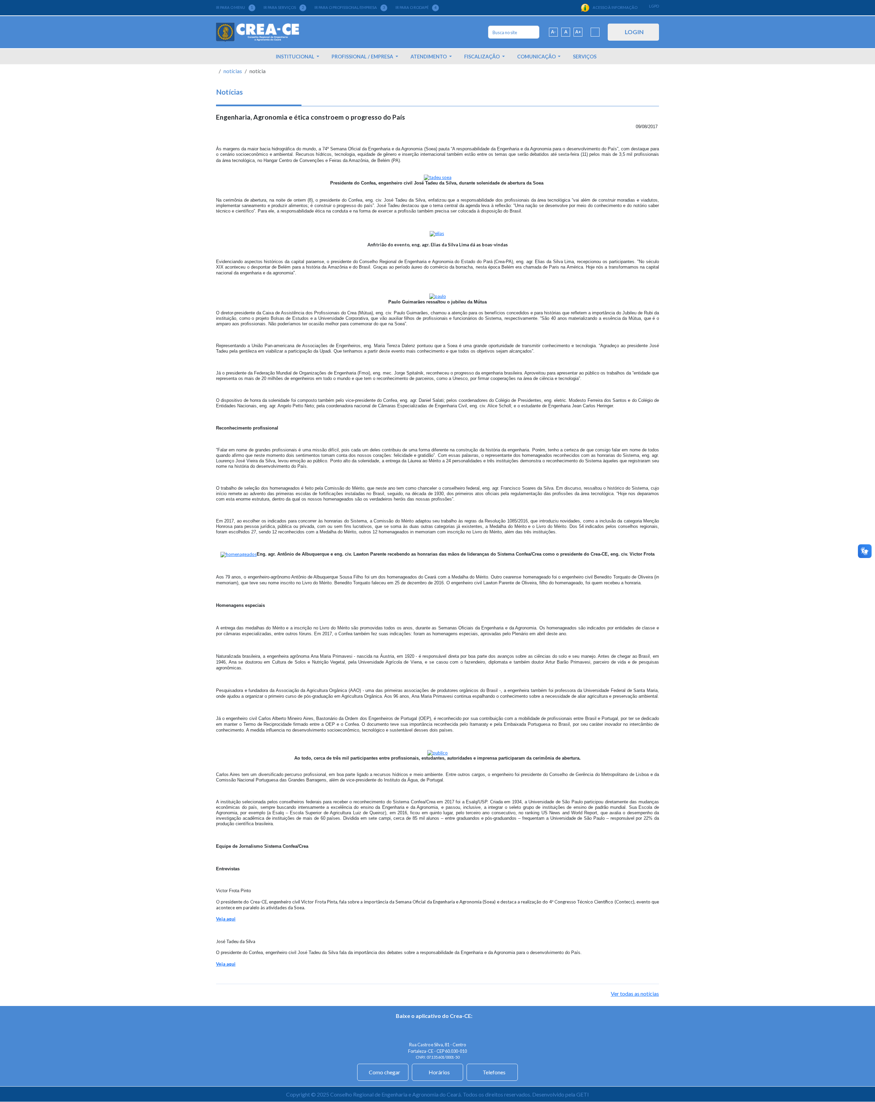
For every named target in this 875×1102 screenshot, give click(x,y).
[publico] (437, 752)
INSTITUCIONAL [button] (295, 56)
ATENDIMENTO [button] (429, 56)
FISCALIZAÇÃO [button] (482, 56)
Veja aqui (225, 919)
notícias (233, 71)
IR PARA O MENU (234, 7)
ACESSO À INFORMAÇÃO (615, 7)
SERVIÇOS (584, 56)
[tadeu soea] (438, 176)
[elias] (437, 233)
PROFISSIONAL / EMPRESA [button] (363, 56)
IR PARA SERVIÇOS (284, 7)
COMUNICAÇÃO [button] (537, 56)
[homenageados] (238, 554)
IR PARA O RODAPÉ (415, 7)
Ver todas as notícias (635, 993)
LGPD (654, 6)
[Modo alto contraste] (595, 32)
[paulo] (437, 296)
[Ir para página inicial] (257, 32)
